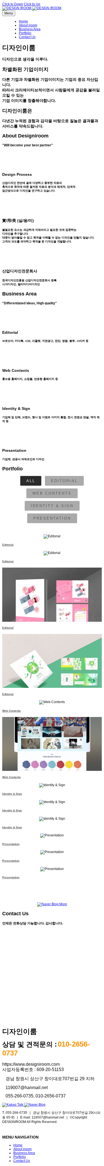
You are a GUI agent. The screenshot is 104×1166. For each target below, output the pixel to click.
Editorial (64, 481)
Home (23, 21)
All (30, 481)
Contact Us (27, 37)
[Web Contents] (52, 702)
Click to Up (32, 4)
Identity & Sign (52, 506)
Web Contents (52, 493)
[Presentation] (52, 835)
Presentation (52, 518)
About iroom (28, 25)
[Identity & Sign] (52, 785)
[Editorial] (52, 536)
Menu (8, 13)
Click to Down (12, 4)
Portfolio (25, 33)
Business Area (29, 29)
